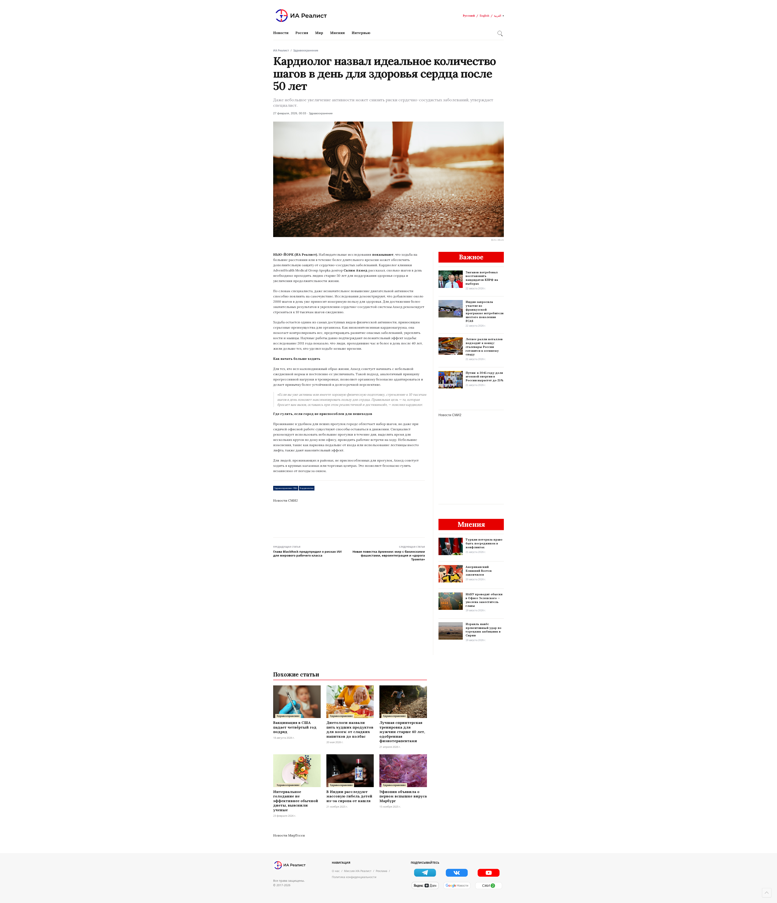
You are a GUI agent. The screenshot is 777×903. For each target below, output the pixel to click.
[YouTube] (488, 873)
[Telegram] (425, 873)
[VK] (457, 873)
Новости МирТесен (289, 835)
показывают (383, 254)
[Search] (499, 33)
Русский (469, 15)
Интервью (361, 33)
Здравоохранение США (285, 488)
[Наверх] (766, 892)
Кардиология (306, 488)
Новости (281, 33)
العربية (497, 15)
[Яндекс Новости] (425, 885)
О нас (336, 871)
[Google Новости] (457, 885)
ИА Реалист (281, 50)
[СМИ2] (488, 885)
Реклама (381, 871)
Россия (301, 33)
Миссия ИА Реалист (358, 871)
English (484, 15)
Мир (319, 33)
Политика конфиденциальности (354, 877)
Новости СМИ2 (285, 500)
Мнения (337, 33)
